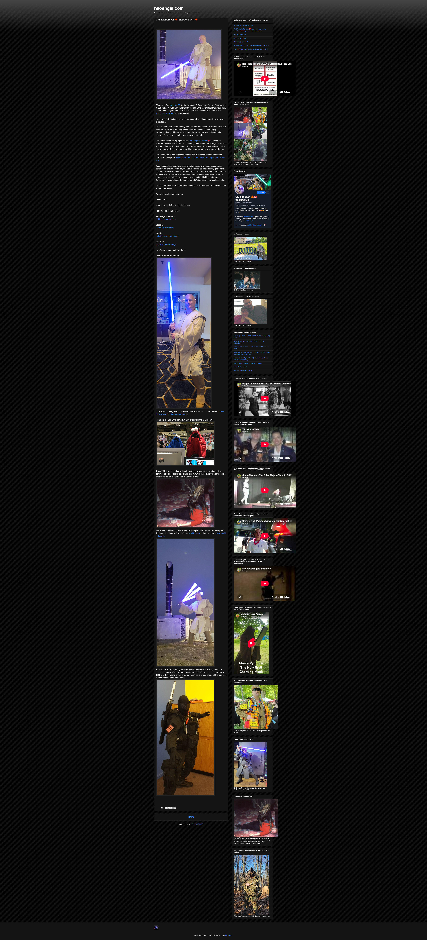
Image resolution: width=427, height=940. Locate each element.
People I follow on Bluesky (243, 370)
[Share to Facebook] (173, 808)
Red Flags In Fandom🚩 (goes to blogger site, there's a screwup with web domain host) (250, 30)
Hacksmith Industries (165, 113)
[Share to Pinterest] (175, 808)
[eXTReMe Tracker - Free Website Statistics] (156, 929)
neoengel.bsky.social (165, 228)
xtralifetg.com (195, 533)
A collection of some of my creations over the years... (252, 45)
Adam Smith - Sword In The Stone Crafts (248, 363)
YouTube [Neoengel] (241, 42)
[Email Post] (161, 808)
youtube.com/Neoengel (166, 244)
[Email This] (166, 808)
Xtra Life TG (174, 105)
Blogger (228, 935)
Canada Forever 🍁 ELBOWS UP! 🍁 (177, 19)
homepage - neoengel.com (243, 25)
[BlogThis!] (168, 808)
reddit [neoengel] (240, 34)
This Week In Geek (240, 367)
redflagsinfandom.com (166, 219)
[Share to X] (171, 808)
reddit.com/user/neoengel (167, 236)
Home (191, 817)
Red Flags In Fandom (198, 141)
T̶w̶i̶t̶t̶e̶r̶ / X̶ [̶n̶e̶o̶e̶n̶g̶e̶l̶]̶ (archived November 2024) (251, 49)
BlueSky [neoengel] (240, 38)
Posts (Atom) (197, 824)
